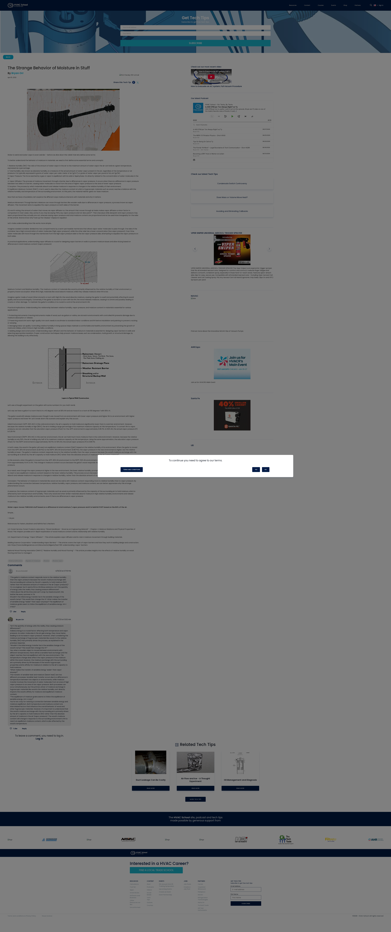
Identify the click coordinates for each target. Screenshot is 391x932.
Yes (256, 470)
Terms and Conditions (131, 470)
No (266, 470)
